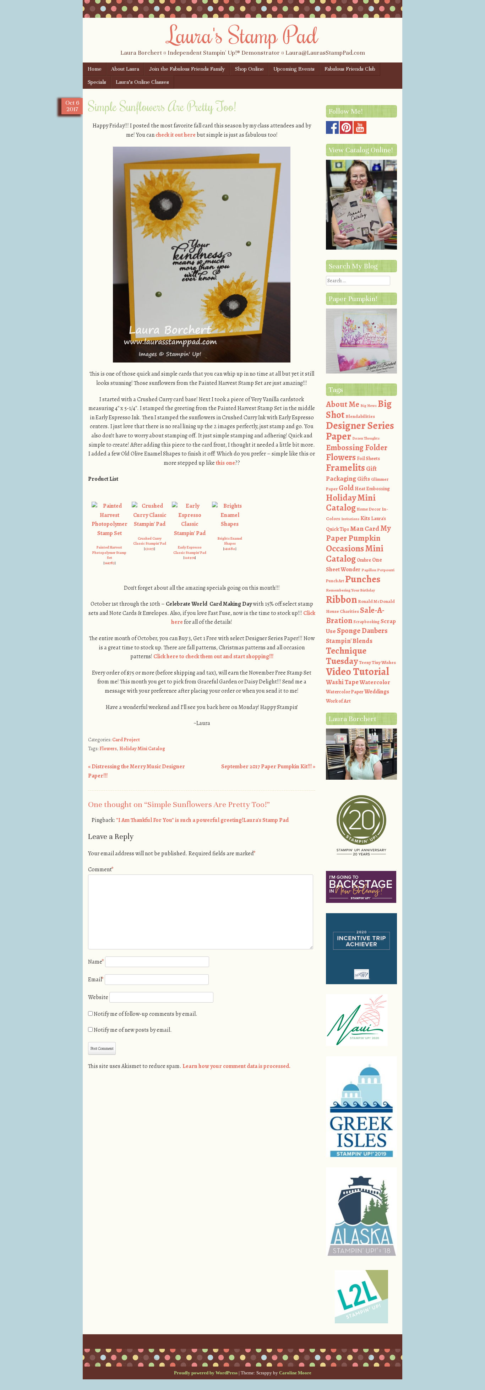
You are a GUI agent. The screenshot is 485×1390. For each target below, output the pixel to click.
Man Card (364, 528)
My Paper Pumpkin (358, 533)
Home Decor (369, 509)
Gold (346, 488)
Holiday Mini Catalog (142, 748)
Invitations (350, 519)
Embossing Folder (356, 447)
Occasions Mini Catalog (354, 553)
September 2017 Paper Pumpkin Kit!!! (268, 766)
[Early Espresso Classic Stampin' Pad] (189, 533)
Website (98, 997)
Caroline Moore (295, 1372)
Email (96, 979)
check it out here (176, 135)
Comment (101, 869)
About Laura (125, 69)
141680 (229, 548)
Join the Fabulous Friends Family (187, 69)
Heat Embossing (372, 488)
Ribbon (341, 599)
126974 (189, 557)
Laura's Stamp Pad (242, 34)
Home (95, 69)
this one (225, 463)
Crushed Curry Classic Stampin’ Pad (149, 541)
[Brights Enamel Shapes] (229, 524)
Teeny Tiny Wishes (377, 662)
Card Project (126, 739)
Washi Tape (342, 682)
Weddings (376, 692)
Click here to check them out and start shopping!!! (213, 656)
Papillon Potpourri (377, 570)
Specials (97, 82)
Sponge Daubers (362, 631)
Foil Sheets (368, 458)
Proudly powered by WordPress (206, 1372)
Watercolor (375, 682)
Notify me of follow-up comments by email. (145, 1014)
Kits (365, 518)
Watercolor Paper (344, 691)
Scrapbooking (366, 622)
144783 (109, 563)
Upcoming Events (294, 69)
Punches (363, 579)
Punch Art (335, 581)
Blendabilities (360, 416)
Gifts (363, 479)
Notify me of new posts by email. (133, 1030)
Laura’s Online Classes (142, 82)
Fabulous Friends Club (350, 69)
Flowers (108, 748)
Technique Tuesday (346, 655)
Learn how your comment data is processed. (236, 1066)
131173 (149, 548)
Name (96, 962)
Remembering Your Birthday (350, 590)
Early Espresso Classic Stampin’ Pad (189, 550)
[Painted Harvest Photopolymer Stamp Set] (109, 533)
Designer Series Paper (360, 431)
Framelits (345, 467)
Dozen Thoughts (366, 438)
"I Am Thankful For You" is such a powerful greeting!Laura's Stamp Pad (202, 820)
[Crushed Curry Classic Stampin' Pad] (149, 524)
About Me (342, 404)
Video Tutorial (357, 671)
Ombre (364, 560)
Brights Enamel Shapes (230, 541)
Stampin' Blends (349, 640)
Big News (368, 405)
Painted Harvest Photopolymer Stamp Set (109, 552)
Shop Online (249, 69)
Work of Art (338, 701)
